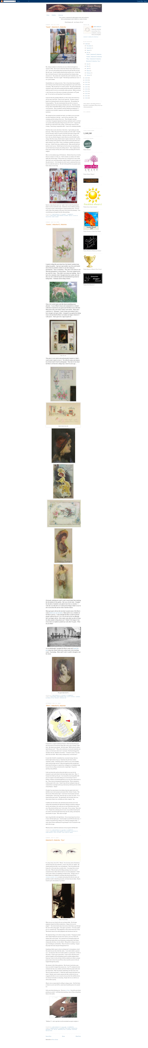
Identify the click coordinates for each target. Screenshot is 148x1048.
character (74, 1028)
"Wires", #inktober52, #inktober (56, 706)
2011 (86, 95)
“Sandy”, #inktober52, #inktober (56, 27)
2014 (86, 89)
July (88, 52)
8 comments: (70, 695)
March (88, 70)
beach (70, 215)
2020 (86, 44)
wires (71, 832)
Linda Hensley (97, 26)
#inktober (53, 215)
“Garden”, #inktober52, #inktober (56, 224)
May (88, 66)
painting (74, 1029)
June (88, 64)
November (89, 46)
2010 (86, 98)
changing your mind (64, 1028)
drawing (48, 1029)
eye (52, 1029)
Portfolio (54, 15)
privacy (57, 697)
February (89, 73)
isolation (48, 216)
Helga (55, 1029)
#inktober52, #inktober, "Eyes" (55, 840)
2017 (86, 82)
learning (68, 1029)
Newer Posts (48, 1036)
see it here (67, 990)
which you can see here (55, 613)
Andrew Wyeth (54, 1028)
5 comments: (70, 1027)
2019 (86, 78)
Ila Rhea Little (50, 697)
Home (48, 15)
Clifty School (71, 696)
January (88, 75)
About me (60, 15)
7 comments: (70, 214)
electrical (67, 831)
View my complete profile (90, 36)
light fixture (57, 832)
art (65, 696)
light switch (65, 832)
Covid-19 (75, 215)
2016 (86, 84)
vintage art (63, 697)
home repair (49, 832)
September (89, 48)
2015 (86, 87)
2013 (86, 91)
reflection (49, 1030)
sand (53, 216)
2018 (86, 80)
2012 (86, 93)
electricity (74, 831)
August (88, 50)
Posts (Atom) (55, 1039)
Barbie (66, 215)
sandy (57, 216)
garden (78, 696)
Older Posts (78, 1036)
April (88, 68)
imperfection (62, 1029)
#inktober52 (60, 215)
